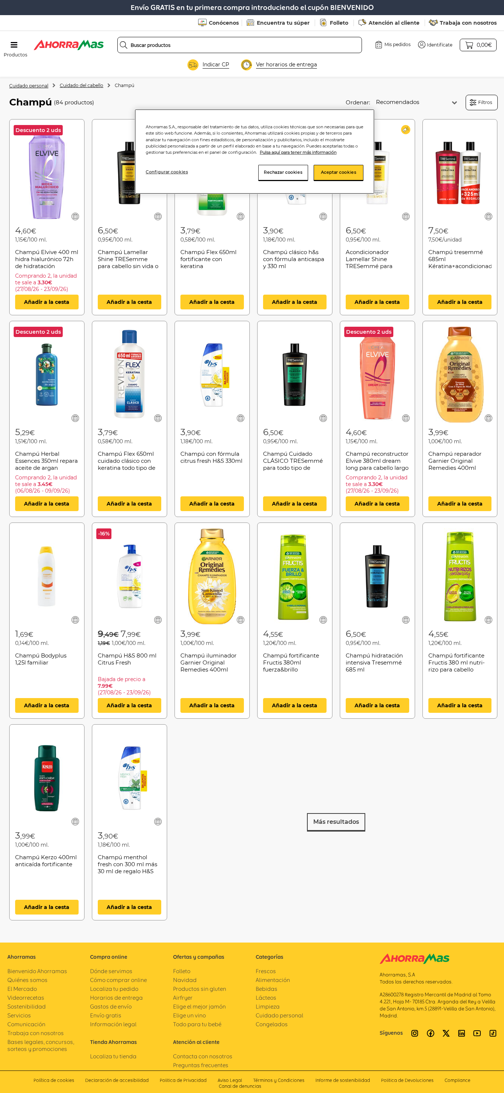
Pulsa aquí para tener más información (298, 152)
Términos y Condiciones (278, 1080)
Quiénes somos (27, 979)
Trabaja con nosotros (468, 23)
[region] (254, 151)
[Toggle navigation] (14, 45)
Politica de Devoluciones (407, 1080)
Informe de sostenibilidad (342, 1080)
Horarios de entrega (116, 997)
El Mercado (22, 988)
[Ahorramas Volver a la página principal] (69, 45)
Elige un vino (189, 1015)
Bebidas (266, 988)
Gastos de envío (111, 1006)
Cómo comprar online (118, 979)
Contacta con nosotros (202, 1056)
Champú (124, 85)
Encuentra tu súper (283, 23)
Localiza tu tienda (113, 1056)
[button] (435, 45)
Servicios (19, 1015)
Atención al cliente (394, 23)
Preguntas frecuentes (200, 1065)
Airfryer (183, 997)
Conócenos (224, 23)
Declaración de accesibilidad (117, 1080)
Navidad (185, 979)
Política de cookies (54, 1080)
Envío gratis (105, 1015)
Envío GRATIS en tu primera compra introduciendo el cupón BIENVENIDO (252, 7)
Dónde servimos (111, 971)
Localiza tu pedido (114, 988)
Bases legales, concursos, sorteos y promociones (40, 1045)
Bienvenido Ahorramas (37, 971)
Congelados (272, 1024)
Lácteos (266, 997)
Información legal (113, 1024)
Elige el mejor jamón (199, 1006)
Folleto (339, 23)
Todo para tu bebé (197, 1024)
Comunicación (26, 1024)
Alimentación (273, 979)
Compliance (457, 1080)
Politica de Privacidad (183, 1080)
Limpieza (268, 1006)
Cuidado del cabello (81, 85)
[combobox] (239, 45)
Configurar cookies (167, 171)
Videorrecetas (25, 997)
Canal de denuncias (240, 1086)
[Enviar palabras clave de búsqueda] (123, 45)
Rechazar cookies (283, 172)
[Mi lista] (75, 216)
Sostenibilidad (26, 1006)
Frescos (266, 971)
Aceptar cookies (338, 172)
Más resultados (336, 821)
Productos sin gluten (199, 988)
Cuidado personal (28, 86)
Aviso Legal (230, 1080)
